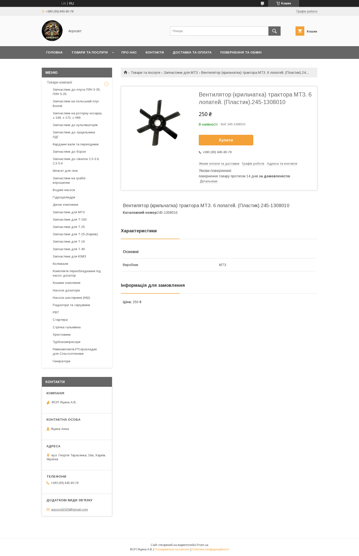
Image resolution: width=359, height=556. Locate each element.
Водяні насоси (64, 190)
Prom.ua (202, 545)
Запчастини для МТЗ (181, 73)
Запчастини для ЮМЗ (69, 256)
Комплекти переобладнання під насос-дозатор (77, 273)
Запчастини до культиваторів (75, 125)
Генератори (61, 361)
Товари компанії (59, 82)
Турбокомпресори (66, 342)
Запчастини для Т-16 (69, 241)
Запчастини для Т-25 (69, 227)
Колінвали (60, 264)
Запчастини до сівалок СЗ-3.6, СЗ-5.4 (76, 161)
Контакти (155, 52)
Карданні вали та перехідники (76, 144)
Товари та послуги (89, 52)
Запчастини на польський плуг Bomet (76, 103)
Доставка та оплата (192, 52)
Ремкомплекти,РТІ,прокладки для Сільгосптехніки (75, 351)
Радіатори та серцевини (71, 305)
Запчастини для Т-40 (69, 249)
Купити (226, 140)
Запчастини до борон (69, 151)
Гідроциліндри (64, 197)
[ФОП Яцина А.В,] (52, 40)
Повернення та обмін (241, 52)
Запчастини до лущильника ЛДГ (74, 134)
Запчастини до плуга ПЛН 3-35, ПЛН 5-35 (76, 92)
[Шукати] (274, 31)
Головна (54, 52)
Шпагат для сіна (65, 170)
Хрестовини (62, 334)
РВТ (56, 312)
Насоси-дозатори (66, 290)
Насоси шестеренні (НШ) (71, 297)
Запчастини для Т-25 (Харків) (75, 234)
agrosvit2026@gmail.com (69, 509)
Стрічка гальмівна (67, 327)
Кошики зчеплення (66, 283)
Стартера (60, 319)
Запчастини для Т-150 (69, 219)
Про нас (129, 52)
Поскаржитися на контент (172, 549)
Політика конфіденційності (210, 549)
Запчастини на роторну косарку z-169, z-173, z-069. (77, 115)
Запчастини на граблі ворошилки (69, 180)
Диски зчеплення (65, 204)
